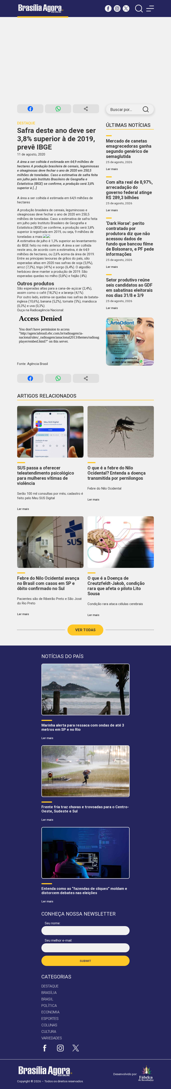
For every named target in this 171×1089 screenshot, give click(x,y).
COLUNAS (49, 1025)
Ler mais (112, 169)
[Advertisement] (85, 60)
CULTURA (48, 1031)
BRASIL (47, 999)
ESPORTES (50, 1019)
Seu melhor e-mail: (58, 940)
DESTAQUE (50, 986)
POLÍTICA (49, 1006)
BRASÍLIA (49, 993)
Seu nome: (52, 923)
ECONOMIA (50, 1012)
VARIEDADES (51, 1038)
